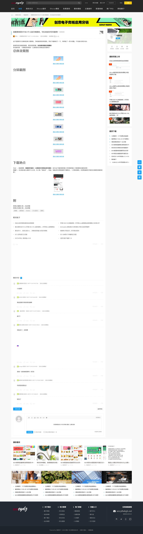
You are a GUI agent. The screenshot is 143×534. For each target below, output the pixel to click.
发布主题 (17, 409)
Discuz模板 (54, 9)
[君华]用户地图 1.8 (66, 238)
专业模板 (41, 465)
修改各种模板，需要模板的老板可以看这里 (51, 462)
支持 (27, 293)
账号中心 (92, 511)
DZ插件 (77, 518)
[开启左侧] (11, 33)
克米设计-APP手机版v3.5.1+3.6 (119, 156)
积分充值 (95, 3)
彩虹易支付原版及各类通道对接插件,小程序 (122, 147)
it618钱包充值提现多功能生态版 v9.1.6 (121, 153)
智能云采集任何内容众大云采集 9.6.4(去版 (121, 462)
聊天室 (92, 514)
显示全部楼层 (43, 36)
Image (35, 418)
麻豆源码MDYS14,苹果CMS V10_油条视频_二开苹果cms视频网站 (35, 227)
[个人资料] (111, 38)
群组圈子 (121, 9)
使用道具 (95, 244)
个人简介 (35, 210)
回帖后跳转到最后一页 (51, 432)
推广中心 (110, 9)
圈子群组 (46, 511)
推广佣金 (46, 518)
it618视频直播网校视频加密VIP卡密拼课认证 (122, 145)
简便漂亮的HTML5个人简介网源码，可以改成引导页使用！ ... (47, 15)
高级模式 (98, 417)
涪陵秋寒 (21, 283)
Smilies (46, 418)
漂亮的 (22, 210)
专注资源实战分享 (73, 530)
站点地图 (46, 521)
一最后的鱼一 (22, 311)
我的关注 (29, 9)
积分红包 (62, 518)
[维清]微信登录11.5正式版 (117, 142)
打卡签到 (92, 521)
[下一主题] (58, 36)
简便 (15, 210)
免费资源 (77, 514)
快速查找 (111, 3)
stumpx (21, 366)
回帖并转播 (38, 432)
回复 (17, 244)
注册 (128, 3)
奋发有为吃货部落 (23, 380)
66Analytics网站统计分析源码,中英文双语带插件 (74, 227)
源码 (42, 210)
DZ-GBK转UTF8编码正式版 (68, 234)
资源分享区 (18, 15)
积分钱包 (62, 511)
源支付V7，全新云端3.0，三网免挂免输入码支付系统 (31, 230)
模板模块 (77, 511)
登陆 (121, 3)
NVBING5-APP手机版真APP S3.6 (119, 162)
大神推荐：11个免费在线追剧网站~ (120, 136)
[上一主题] (56, 36)
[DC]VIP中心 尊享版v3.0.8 (23, 238)
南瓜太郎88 (22, 325)
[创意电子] (17, 4)
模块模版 (77, 9)
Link (38, 418)
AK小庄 (21, 297)
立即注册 (72, 424)
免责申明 (46, 514)
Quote (41, 418)
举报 (102, 244)
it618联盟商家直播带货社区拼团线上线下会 (122, 150)
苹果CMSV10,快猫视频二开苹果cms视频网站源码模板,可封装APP (80, 223)
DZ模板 (77, 521)
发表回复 (29, 432)
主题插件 (88, 9)
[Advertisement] (119, 197)
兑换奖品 (62, 514)
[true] (79, 2)
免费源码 (66, 9)
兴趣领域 (21, 36)
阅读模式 (51, 36)
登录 (68, 424)
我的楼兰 (113, 159)
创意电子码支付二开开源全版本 (69, 230)
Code (44, 418)
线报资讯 (26, 15)
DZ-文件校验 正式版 (21, 234)
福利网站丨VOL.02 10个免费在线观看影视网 (122, 139)
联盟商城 (99, 9)
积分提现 (62, 521)
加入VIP (102, 3)
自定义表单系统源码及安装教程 (119, 61)
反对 (34, 293)
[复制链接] (62, 32)
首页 (13, 9)
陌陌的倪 (21, 394)
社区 (20, 9)
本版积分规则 (98, 431)
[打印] (55, 36)
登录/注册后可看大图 (58, 63)
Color (32, 418)
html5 (28, 210)
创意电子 (12, 15)
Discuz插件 (41, 9)
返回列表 (100, 409)
